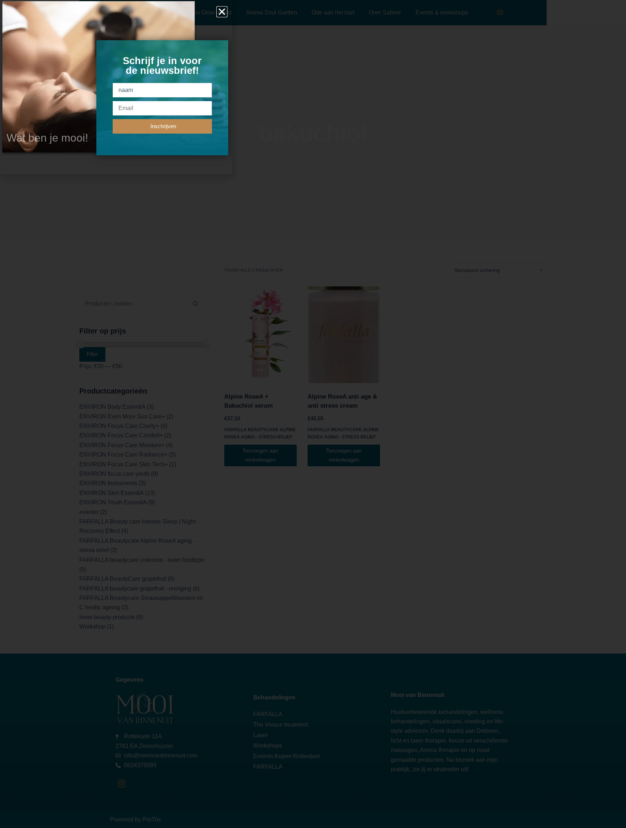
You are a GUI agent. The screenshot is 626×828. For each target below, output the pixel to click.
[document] (313, 414)
